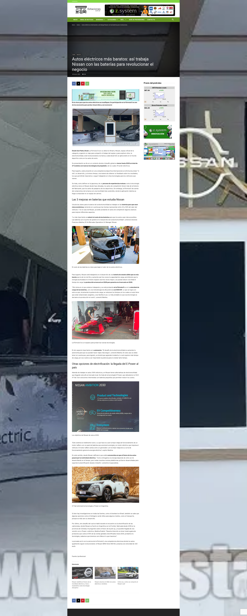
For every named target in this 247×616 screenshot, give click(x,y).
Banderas (99, 19)
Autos (78, 25)
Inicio (75, 19)
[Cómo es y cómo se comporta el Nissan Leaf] (128, 573)
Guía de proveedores (136, 19)
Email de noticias (86, 19)
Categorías (112, 19)
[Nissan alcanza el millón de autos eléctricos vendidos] (105, 573)
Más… (123, 19)
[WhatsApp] (87, 84)
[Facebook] (74, 84)
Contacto (151, 19)
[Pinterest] (83, 84)
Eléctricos (79, 54)
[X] (78, 84)
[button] (172, 20)
